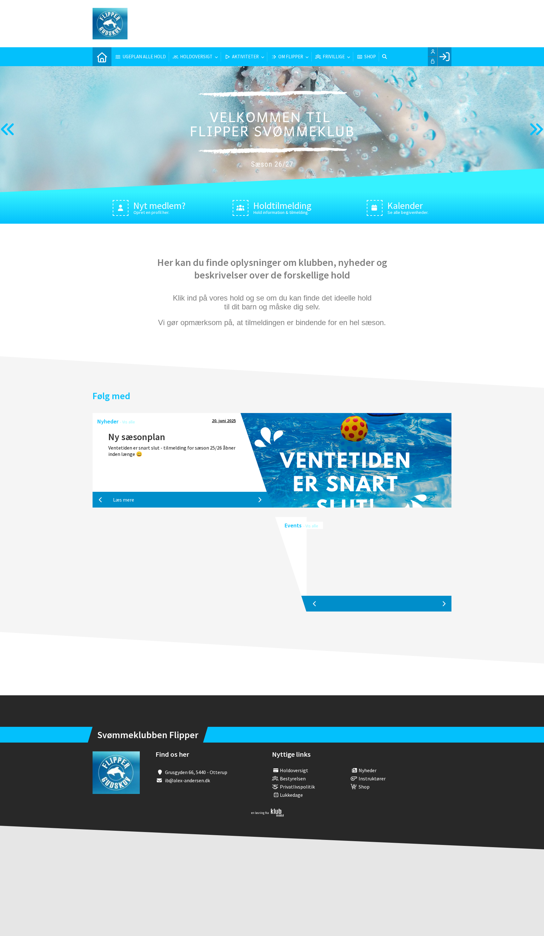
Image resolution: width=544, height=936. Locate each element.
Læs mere (123, 500)
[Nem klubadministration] (267, 815)
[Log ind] (444, 56)
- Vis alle (127, 422)
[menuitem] (102, 56)
